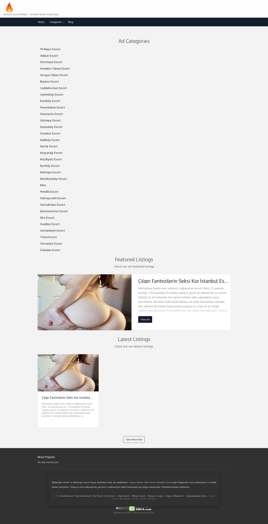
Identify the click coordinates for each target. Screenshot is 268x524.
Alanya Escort (136, 482)
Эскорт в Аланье (155, 496)
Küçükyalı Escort (51, 159)
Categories (56, 22)
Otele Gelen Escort (83, 496)
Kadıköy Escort (50, 140)
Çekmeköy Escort (51, 94)
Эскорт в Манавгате (174, 496)
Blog (70, 22)
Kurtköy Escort (50, 165)
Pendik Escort (49, 191)
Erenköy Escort (50, 101)
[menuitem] (41, 22)
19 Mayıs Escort (50, 49)
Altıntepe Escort (51, 62)
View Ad (145, 319)
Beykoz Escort (49, 81)
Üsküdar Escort (50, 250)
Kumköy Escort (164, 482)
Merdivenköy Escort (53, 178)
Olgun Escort (123, 496)
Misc (43, 185)
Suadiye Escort (50, 224)
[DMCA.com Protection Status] (140, 508)
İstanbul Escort (50, 133)
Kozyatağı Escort (51, 152)
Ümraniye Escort (51, 243)
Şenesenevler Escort (54, 211)
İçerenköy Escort (51, 127)
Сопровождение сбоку (196, 496)
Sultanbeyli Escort (52, 230)
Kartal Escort (49, 146)
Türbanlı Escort (138, 496)
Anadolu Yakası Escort (55, 68)
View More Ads (134, 439)
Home (41, 22)
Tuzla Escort (48, 237)
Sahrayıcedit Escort (53, 198)
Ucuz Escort (110, 496)
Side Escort (150, 482)
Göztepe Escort (50, 120)
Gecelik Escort (66, 496)
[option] (134, 302)
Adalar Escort (49, 55)
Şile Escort (47, 217)
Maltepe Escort (50, 172)
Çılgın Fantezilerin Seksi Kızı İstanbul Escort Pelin (191, 281)
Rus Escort (98, 496)
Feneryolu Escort (51, 114)
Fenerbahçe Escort (52, 107)
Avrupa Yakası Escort (54, 75)
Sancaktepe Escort (52, 204)
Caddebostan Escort (53, 88)
